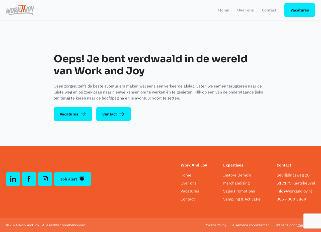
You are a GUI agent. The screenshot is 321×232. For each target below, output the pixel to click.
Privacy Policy (215, 225)
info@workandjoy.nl (294, 191)
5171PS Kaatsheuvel (296, 183)
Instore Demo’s (237, 175)
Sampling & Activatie (242, 199)
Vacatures (299, 10)
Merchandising (236, 183)
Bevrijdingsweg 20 (293, 175)
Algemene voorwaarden (251, 225)
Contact (269, 10)
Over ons (245, 10)
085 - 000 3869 (291, 199)
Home (223, 10)
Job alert (68, 179)
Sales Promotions (239, 191)
